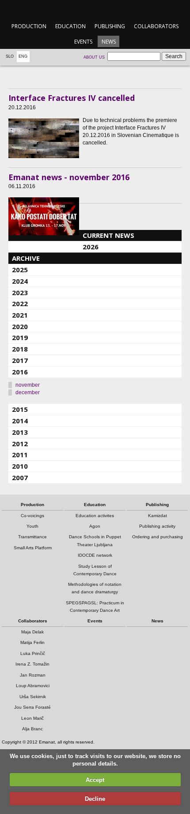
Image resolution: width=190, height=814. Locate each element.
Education (70, 26)
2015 (20, 409)
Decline (95, 799)
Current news (108, 235)
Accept (95, 780)
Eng (23, 56)
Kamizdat (157, 515)
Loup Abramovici (32, 685)
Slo (10, 56)
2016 (20, 371)
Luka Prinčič (32, 653)
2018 (20, 348)
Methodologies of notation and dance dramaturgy (95, 588)
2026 (91, 246)
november (27, 385)
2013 (20, 432)
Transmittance (32, 536)
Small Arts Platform (33, 547)
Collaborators (156, 26)
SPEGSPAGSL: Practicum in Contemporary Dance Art (95, 606)
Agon (94, 526)
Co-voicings (32, 515)
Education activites (95, 515)
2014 (20, 420)
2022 (20, 303)
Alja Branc (32, 728)
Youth (32, 526)
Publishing (110, 26)
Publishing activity (157, 526)
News (109, 41)
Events (83, 41)
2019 (20, 337)
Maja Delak (32, 631)
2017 (20, 360)
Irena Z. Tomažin (32, 664)
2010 (20, 466)
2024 (20, 281)
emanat (95, 9)
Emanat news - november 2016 (68, 177)
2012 (20, 443)
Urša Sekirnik (32, 696)
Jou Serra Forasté (32, 707)
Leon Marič (32, 718)
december (27, 392)
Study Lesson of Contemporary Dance (95, 570)
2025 (20, 269)
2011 (20, 454)
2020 (20, 326)
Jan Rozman (33, 675)
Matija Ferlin (32, 642)
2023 (20, 292)
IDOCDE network (95, 555)
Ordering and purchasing (157, 536)
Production (28, 26)
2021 (20, 315)
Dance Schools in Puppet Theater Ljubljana (95, 540)
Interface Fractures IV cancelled (71, 97)
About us (94, 57)
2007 (20, 477)
